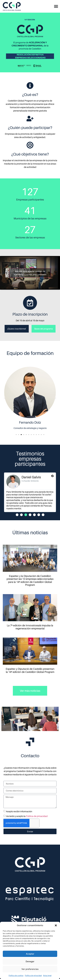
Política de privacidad (33, 975)
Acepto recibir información (19, 811)
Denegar (30, 961)
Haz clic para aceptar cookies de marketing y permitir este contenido (30, 273)
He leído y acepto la (27, 816)
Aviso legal (47, 975)
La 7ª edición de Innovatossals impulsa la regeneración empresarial (30, 627)
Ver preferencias (30, 969)
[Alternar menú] (56, 6)
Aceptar (30, 953)
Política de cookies (16, 975)
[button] (55, 925)
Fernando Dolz (30, 422)
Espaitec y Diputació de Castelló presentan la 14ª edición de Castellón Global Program (30, 670)
